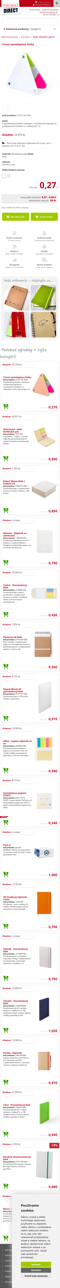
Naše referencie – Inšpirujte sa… (28, 281)
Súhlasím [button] (36, 1264)
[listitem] (4, 176)
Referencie (10, 1276)
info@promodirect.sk (48, 12)
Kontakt (9, 1282)
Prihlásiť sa (46, 5)
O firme (8, 1266)
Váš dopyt (10, 1250)
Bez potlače (17, 217)
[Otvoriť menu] (56, 3)
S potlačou (46, 217)
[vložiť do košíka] (6, 407)
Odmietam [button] (36, 1270)
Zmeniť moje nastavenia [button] (36, 1276)
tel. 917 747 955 (49, 14)
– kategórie (23, 29)
